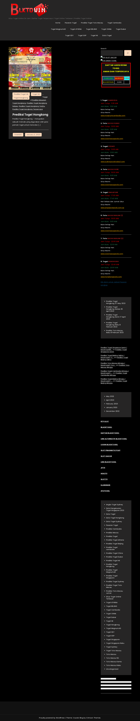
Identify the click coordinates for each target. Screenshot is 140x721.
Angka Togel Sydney (114, 505)
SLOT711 (104, 479)
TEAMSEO (18, 135)
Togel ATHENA (76, 29)
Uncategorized (112, 669)
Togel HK (94, 35)
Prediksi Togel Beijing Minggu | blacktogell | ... (113, 380)
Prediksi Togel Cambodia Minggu (114, 374)
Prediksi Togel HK (21, 94)
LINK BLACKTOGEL (108, 462)
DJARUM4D (105, 485)
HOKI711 (104, 473)
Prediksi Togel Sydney (115, 581)
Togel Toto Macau (113, 651)
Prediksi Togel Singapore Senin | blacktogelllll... (114, 348)
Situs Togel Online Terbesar (113, 598)
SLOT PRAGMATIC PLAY (110, 450)
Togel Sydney (111, 647)
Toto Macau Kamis (114, 662)
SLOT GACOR (106, 456)
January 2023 (111, 407)
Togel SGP (82, 35)
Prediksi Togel (112, 536)
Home (57, 23)
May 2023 (110, 396)
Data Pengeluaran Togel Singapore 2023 (115, 509)
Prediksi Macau (112, 533)
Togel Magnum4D (58, 29)
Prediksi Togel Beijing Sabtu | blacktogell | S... (112, 356)
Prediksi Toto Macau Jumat (114, 592)
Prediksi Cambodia (114, 529)
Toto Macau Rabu (113, 665)
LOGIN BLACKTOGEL (109, 444)
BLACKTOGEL (106, 427)
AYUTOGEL (105, 491)
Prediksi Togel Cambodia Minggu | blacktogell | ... (115, 372)
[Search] (127, 53)
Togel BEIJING (91, 29)
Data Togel (107, 35)
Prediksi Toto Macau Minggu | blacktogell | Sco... (113, 364)
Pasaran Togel (71, 23)
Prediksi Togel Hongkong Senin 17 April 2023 (116, 317)
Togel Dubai (121, 29)
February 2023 (112, 404)
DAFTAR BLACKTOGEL (110, 433)
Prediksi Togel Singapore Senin (114, 351)
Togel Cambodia (114, 23)
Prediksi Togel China (114, 553)
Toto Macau (111, 654)
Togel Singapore (113, 639)
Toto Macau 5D (112, 658)
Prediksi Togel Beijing (114, 544)
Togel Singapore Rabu (115, 643)
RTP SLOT (105, 421)
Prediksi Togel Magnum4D (112, 571)
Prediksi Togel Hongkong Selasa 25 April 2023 (114, 309)
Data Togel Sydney (114, 521)
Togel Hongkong (21, 98)
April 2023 (110, 400)
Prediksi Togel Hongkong (30, 115)
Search (104, 48)
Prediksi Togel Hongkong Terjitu (32, 106)
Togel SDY (69, 35)
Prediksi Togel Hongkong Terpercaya (27, 109)
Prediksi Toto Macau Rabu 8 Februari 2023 (115, 331)
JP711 (103, 468)
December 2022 (112, 411)
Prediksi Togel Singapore (112, 577)
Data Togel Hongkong (115, 518)
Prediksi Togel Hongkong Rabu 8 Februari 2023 (113, 325)
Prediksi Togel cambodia (112, 548)
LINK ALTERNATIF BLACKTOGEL (114, 439)
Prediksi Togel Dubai (114, 557)
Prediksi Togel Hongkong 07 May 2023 (115, 302)
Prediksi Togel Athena (115, 540)
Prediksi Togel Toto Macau (92, 23)
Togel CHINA (106, 29)
